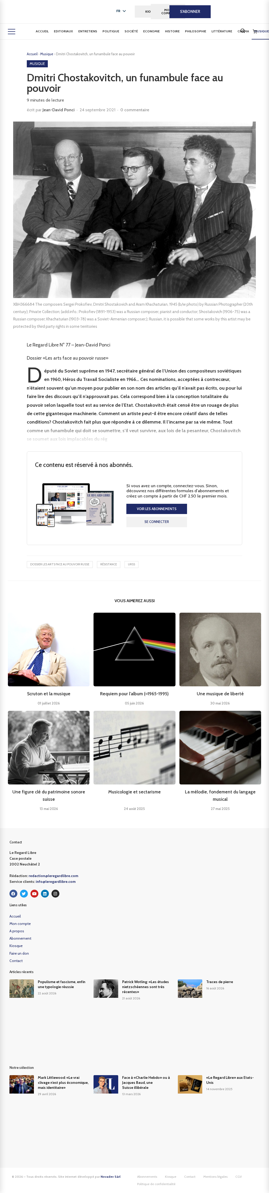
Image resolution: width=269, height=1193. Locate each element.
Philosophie (195, 31)
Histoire (172, 31)
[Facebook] (13, 894)
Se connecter (156, 522)
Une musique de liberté (220, 693)
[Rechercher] (242, 30)
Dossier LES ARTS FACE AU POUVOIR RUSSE (59, 564)
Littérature (221, 31)
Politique (110, 31)
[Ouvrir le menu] (11, 31)
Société (131, 31)
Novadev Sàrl (111, 1177)
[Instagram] (55, 894)
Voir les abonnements (157, 509)
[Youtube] (34, 894)
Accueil (42, 31)
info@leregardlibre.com (56, 881)
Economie (151, 31)
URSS (131, 564)
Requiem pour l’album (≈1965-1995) (134, 693)
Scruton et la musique (48, 693)
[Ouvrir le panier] (255, 31)
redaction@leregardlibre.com (53, 875)
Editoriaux (63, 31)
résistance (108, 564)
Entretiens (87, 31)
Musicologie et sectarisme (134, 791)
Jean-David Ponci (59, 109)
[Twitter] (24, 894)
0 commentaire (134, 109)
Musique (47, 54)
